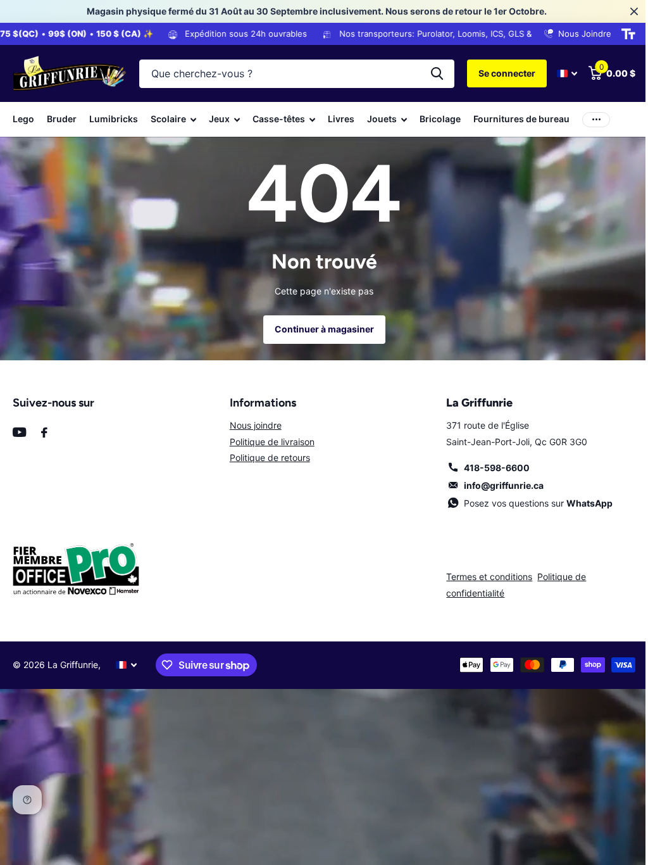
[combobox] (292, 74)
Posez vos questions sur (530, 503)
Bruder (62, 118)
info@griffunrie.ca (496, 485)
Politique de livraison (268, 441)
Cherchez (427, 74)
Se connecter (497, 73)
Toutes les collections (173, 119)
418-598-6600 (489, 467)
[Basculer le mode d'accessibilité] (619, 34)
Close (625, 11)
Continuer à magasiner (319, 329)
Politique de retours (266, 457)
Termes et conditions (483, 576)
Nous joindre (252, 425)
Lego (23, 118)
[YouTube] (19, 432)
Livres (341, 118)
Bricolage (440, 118)
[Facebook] (44, 432)
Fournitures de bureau (521, 118)
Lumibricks (113, 118)
